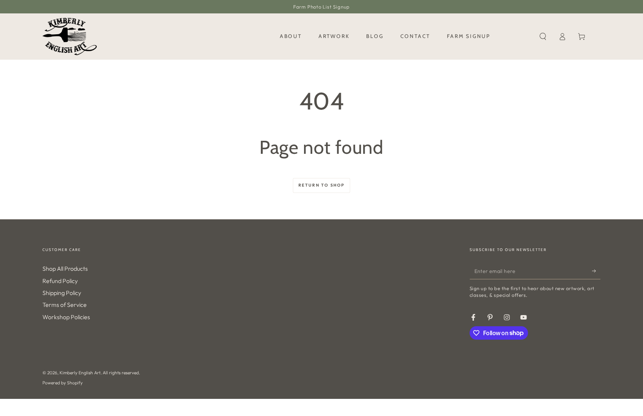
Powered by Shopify (62, 382)
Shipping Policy (61, 292)
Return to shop (321, 185)
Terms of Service (64, 304)
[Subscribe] (596, 271)
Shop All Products (65, 268)
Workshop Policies (66, 317)
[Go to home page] (69, 36)
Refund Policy (60, 281)
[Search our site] (543, 36)
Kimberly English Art (80, 372)
